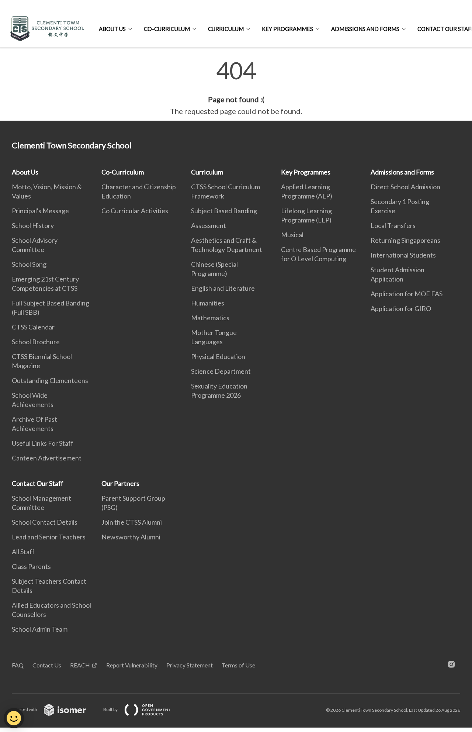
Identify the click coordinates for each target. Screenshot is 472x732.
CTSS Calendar (33, 327)
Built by (110, 709)
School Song (29, 264)
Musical (292, 235)
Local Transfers (393, 225)
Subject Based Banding (224, 211)
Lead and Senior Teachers (49, 537)
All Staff (23, 552)
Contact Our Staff (37, 483)
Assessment (208, 225)
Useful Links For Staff (42, 443)
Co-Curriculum (167, 28)
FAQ (18, 665)
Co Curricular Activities (134, 211)
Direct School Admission (405, 187)
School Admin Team (39, 629)
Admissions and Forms (365, 28)
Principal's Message (40, 211)
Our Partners (120, 483)
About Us (112, 28)
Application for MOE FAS (406, 294)
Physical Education (218, 356)
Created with (25, 709)
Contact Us (46, 665)
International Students (403, 255)
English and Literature (223, 288)
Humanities (207, 303)
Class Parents (31, 566)
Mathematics (210, 318)
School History (33, 225)
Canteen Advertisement (46, 458)
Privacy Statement (189, 665)
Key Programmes (287, 28)
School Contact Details (44, 522)
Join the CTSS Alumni (131, 522)
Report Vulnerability (131, 665)
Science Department (221, 371)
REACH (80, 665)
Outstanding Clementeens (50, 380)
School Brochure (36, 342)
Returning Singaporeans (405, 240)
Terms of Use (238, 665)
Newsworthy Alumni (130, 537)
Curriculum (226, 28)
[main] (236, 88)
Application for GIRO (401, 308)
